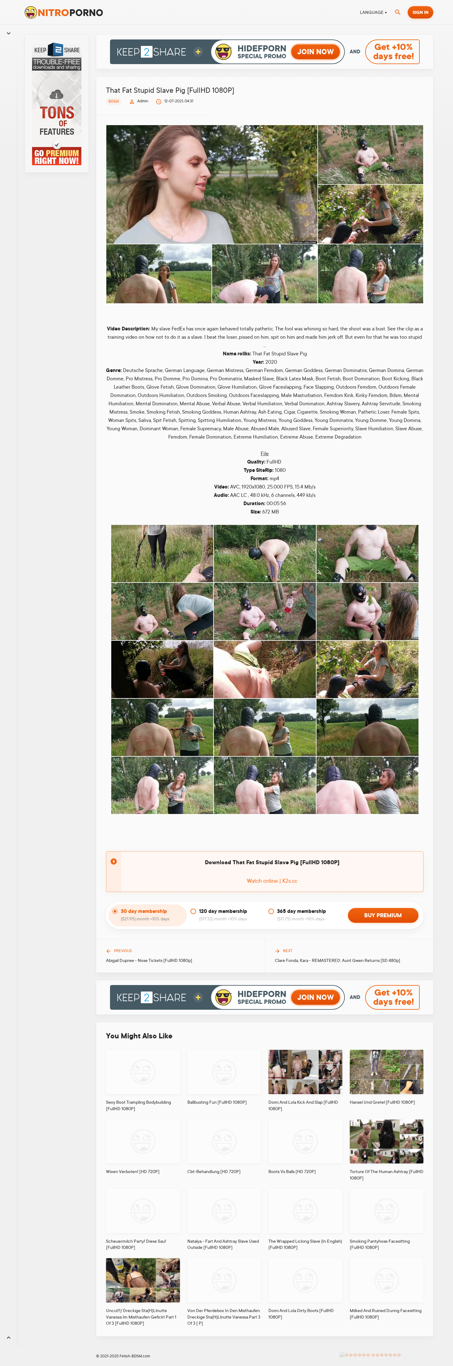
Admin (142, 101)
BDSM (113, 101)
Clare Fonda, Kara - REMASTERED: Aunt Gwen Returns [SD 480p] (337, 960)
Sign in (420, 12)
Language (372, 12)
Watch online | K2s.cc (272, 881)
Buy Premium (383, 915)
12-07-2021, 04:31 (178, 101)
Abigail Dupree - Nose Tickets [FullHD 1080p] (149, 960)
